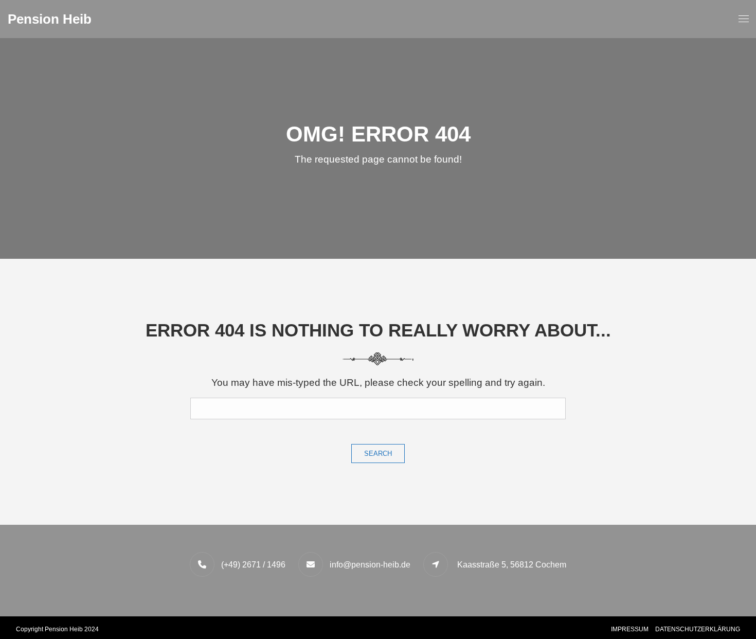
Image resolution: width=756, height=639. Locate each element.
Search (378, 453)
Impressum (630, 629)
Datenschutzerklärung (697, 629)
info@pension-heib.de (370, 564)
